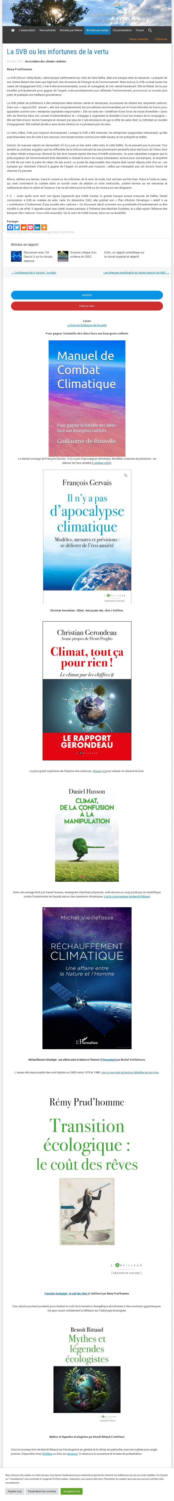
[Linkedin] (37, 227)
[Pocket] (31, 227)
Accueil (13, 30)
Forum (140, 30)
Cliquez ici (99, 771)
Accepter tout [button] (71, 1491)
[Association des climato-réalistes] (119, 9)
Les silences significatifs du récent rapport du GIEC (136, 272)
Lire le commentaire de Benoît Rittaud (127, 896)
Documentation (122, 30)
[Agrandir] (145, 1089)
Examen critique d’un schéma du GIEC (83, 254)
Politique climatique (40, 232)
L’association (27, 30)
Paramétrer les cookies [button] (42, 1491)
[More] (44, 227)
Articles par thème (71, 30)
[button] (150, 30)
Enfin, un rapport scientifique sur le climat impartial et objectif (124, 254)
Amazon (72, 1453)
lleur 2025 (104, 463)
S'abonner (161, 39)
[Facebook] (10, 227)
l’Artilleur (47, 1453)
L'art (95, 463)
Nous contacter (138, 39)
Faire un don (86, 306)
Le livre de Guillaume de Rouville (87, 325)
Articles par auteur (97, 30)
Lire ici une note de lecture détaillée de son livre (130, 1072)
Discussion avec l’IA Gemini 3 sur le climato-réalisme (38, 256)
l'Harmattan (108, 1059)
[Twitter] (17, 227)
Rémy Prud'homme (63, 232)
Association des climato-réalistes (119, 15)
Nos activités (48, 30)
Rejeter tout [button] (15, 1491)
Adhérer (87, 295)
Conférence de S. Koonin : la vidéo (33, 272)
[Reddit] (24, 227)
